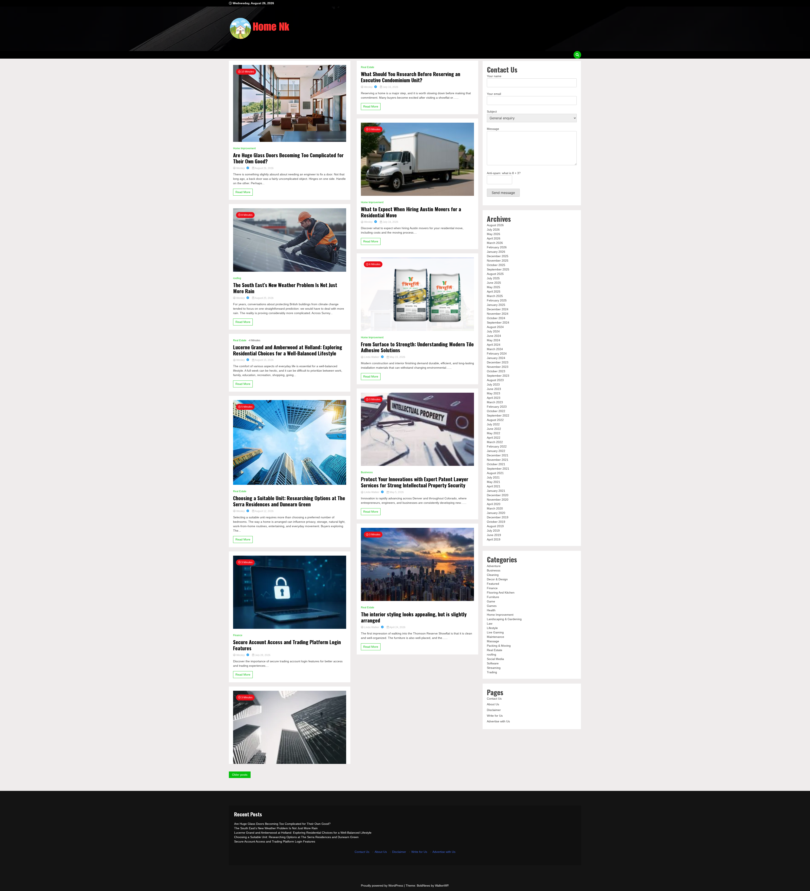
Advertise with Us (498, 721)
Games (492, 605)
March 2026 (495, 243)
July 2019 (493, 530)
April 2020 (493, 504)
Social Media (495, 659)
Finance (237, 635)
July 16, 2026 (390, 87)
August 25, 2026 (264, 298)
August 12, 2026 (264, 511)
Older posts (239, 774)
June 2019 (494, 535)
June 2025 (494, 282)
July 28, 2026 (262, 655)
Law (489, 623)
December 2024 (497, 309)
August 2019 (495, 526)
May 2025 (493, 287)
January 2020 (496, 513)
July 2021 (493, 477)
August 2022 (495, 420)
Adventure (494, 566)
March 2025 (495, 296)
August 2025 (495, 273)
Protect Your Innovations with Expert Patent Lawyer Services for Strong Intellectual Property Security (414, 482)
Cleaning (493, 575)
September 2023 (498, 375)
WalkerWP (441, 885)
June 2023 (494, 389)
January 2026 (496, 251)
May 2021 (493, 482)
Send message (503, 193)
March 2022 (495, 442)
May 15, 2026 (397, 357)
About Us (493, 704)
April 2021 (493, 486)
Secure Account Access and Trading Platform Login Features (287, 645)
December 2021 (497, 455)
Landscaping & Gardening (504, 619)
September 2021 (498, 468)
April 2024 (493, 344)
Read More (242, 192)
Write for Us (495, 715)
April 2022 (493, 437)
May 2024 (493, 340)
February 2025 (497, 300)
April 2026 (493, 238)
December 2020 (497, 495)
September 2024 (498, 322)
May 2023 (493, 393)
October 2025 (496, 265)
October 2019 (496, 521)
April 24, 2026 (397, 627)
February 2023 (497, 406)
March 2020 (495, 508)
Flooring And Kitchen (500, 592)
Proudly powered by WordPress (382, 885)
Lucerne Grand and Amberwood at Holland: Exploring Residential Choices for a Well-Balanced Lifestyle (287, 350)
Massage (493, 641)
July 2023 (493, 384)
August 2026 (495, 225)
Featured (493, 583)
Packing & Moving (499, 645)
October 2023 (496, 371)
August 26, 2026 (264, 168)
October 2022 (496, 411)
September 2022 (498, 415)
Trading (492, 672)
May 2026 (493, 234)
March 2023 (495, 402)
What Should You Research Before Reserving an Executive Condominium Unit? (410, 77)
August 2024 (495, 327)
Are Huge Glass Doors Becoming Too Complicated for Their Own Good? (288, 158)
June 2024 (494, 335)
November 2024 (497, 313)
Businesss (367, 472)
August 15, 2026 (264, 360)
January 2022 (496, 451)
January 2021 (496, 490)
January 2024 (496, 358)
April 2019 (493, 539)
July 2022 (493, 424)
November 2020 (497, 499)
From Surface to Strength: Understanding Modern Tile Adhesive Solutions (417, 347)
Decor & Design (497, 579)
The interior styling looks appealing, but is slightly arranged (414, 617)
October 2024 (496, 318)
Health (491, 610)
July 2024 (493, 331)
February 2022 (497, 446)
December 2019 (497, 517)
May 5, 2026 (396, 492)
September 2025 (498, 269)
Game (491, 601)
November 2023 (497, 366)
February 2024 (497, 353)
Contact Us (494, 698)
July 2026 (493, 229)
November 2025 (497, 260)
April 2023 (493, 397)
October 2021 (496, 464)
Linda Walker (371, 357)
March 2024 (495, 349)
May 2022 (493, 433)
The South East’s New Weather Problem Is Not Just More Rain (285, 288)
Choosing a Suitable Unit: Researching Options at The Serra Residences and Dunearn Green (289, 501)
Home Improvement (244, 148)
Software (493, 663)
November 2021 (497, 459)
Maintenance (495, 636)
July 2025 (493, 278)
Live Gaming (495, 632)
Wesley (240, 168)
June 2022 (494, 428)
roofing (237, 278)
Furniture (493, 597)
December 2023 (497, 362)
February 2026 (497, 247)
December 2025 (497, 256)
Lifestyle (492, 628)
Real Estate (239, 340)
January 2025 (496, 304)
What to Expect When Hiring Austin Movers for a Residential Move (411, 212)
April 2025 (493, 291)
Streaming (494, 667)
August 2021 (495, 473)
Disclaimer (494, 710)
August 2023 (495, 380)
